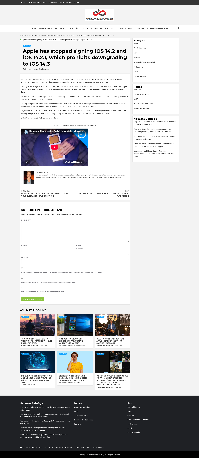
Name (24, 246)
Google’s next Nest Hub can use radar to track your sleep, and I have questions (45, 193)
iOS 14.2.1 (100, 96)
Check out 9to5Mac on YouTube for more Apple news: (75, 125)
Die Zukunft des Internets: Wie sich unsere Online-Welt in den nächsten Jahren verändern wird (36, 379)
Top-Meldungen (48, 28)
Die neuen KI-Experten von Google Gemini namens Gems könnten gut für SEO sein (73, 378)
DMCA (44, 2)
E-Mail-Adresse (80, 247)
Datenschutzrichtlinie (72, 2)
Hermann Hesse (31, 69)
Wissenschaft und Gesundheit (100, 28)
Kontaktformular (157, 28)
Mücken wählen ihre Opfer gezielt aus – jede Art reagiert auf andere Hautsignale (154, 137)
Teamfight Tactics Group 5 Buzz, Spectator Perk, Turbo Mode (104, 193)
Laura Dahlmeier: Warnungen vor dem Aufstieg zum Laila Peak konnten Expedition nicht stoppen (154, 145)
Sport (140, 28)
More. (55, 118)
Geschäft (74, 28)
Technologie (127, 28)
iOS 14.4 (95, 113)
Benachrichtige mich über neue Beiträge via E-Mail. (43, 292)
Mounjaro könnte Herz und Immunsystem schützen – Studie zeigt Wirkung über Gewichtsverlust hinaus (153, 130)
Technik (27, 45)
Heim (33, 28)
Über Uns (22, 2)
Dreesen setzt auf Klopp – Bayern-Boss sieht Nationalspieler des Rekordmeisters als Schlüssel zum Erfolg (154, 153)
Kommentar (26, 220)
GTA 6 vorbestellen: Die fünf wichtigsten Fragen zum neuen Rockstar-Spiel (37, 341)
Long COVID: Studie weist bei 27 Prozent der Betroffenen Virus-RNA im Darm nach (155, 123)
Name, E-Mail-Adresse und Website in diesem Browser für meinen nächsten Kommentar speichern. (62, 272)
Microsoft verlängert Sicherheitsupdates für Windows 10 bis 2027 (71, 341)
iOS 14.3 (42, 86)
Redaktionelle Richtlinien (56, 2)
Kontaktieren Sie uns (34, 2)
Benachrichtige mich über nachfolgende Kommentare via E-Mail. (48, 282)
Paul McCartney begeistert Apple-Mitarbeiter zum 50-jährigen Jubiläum (110, 341)
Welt (63, 28)
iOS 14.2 (29, 96)
